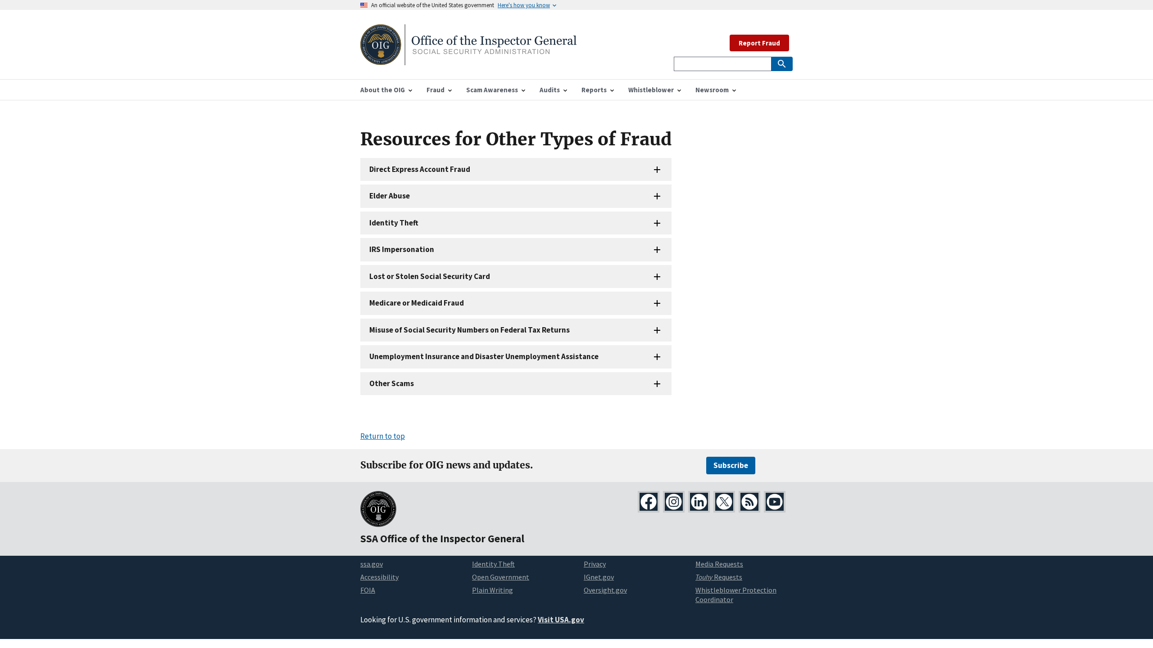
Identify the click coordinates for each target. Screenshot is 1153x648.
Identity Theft (393, 223)
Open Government (500, 576)
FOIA (367, 589)
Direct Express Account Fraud (419, 169)
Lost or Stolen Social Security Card (429, 276)
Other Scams (391, 383)
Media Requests (719, 563)
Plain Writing (492, 589)
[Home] (468, 59)
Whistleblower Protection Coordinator (735, 594)
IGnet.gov (599, 576)
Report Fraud (759, 43)
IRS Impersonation (401, 249)
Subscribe (730, 465)
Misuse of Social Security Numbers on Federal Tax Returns (469, 330)
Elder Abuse (389, 196)
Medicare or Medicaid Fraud (416, 303)
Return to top (382, 436)
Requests (718, 576)
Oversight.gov (605, 589)
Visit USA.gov (561, 620)
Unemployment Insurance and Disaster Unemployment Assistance (484, 356)
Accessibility (379, 576)
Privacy (595, 563)
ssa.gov (371, 563)
